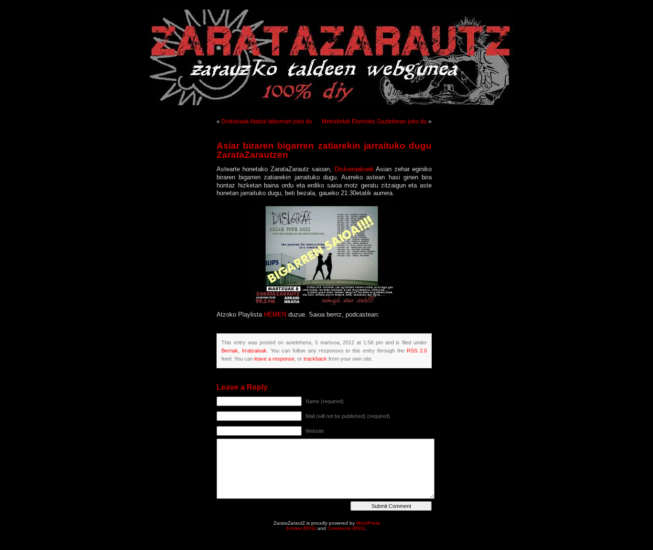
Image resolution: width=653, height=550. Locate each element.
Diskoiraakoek (354, 169)
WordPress (368, 523)
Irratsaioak (254, 350)
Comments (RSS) (346, 528)
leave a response (274, 359)
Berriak (229, 350)
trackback (315, 359)
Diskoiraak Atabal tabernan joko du (266, 121)
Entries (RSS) (301, 528)
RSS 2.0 (417, 350)
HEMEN (275, 314)
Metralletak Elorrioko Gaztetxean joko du (374, 121)
